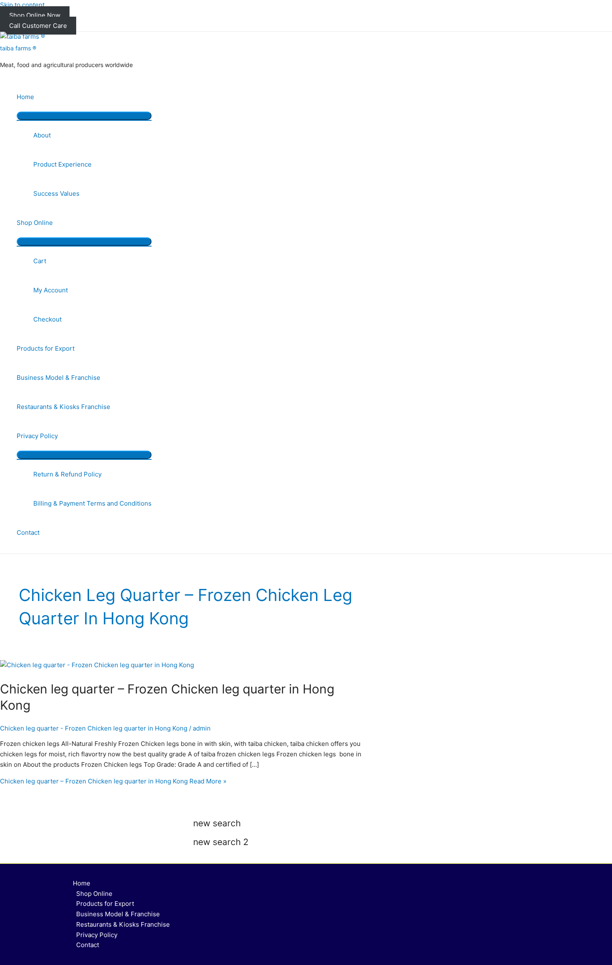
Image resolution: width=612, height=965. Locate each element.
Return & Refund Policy (67, 474)
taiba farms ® (18, 48)
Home (25, 97)
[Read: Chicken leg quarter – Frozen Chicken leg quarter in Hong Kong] (97, 665)
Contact (28, 532)
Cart (39, 261)
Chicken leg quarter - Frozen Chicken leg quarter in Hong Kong (93, 728)
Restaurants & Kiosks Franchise (63, 407)
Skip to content (22, 5)
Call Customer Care (38, 26)
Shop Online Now (34, 15)
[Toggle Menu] (84, 116)
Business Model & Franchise (58, 378)
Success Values (56, 193)
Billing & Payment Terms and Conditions (92, 503)
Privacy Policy (37, 436)
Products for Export (46, 348)
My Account (50, 290)
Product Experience (62, 164)
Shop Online (35, 223)
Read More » (113, 781)
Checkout (47, 319)
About (42, 135)
